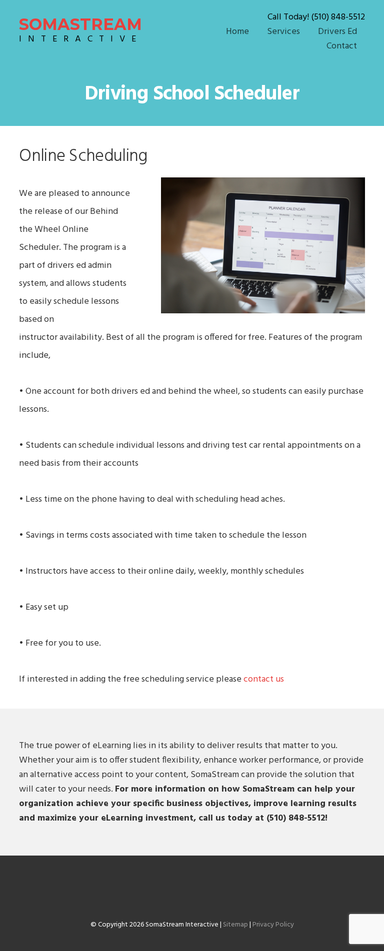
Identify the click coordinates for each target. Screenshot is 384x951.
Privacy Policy (273, 925)
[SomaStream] (188, 895)
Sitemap (235, 925)
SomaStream (80, 29)
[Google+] (196, 895)
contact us (264, 679)
